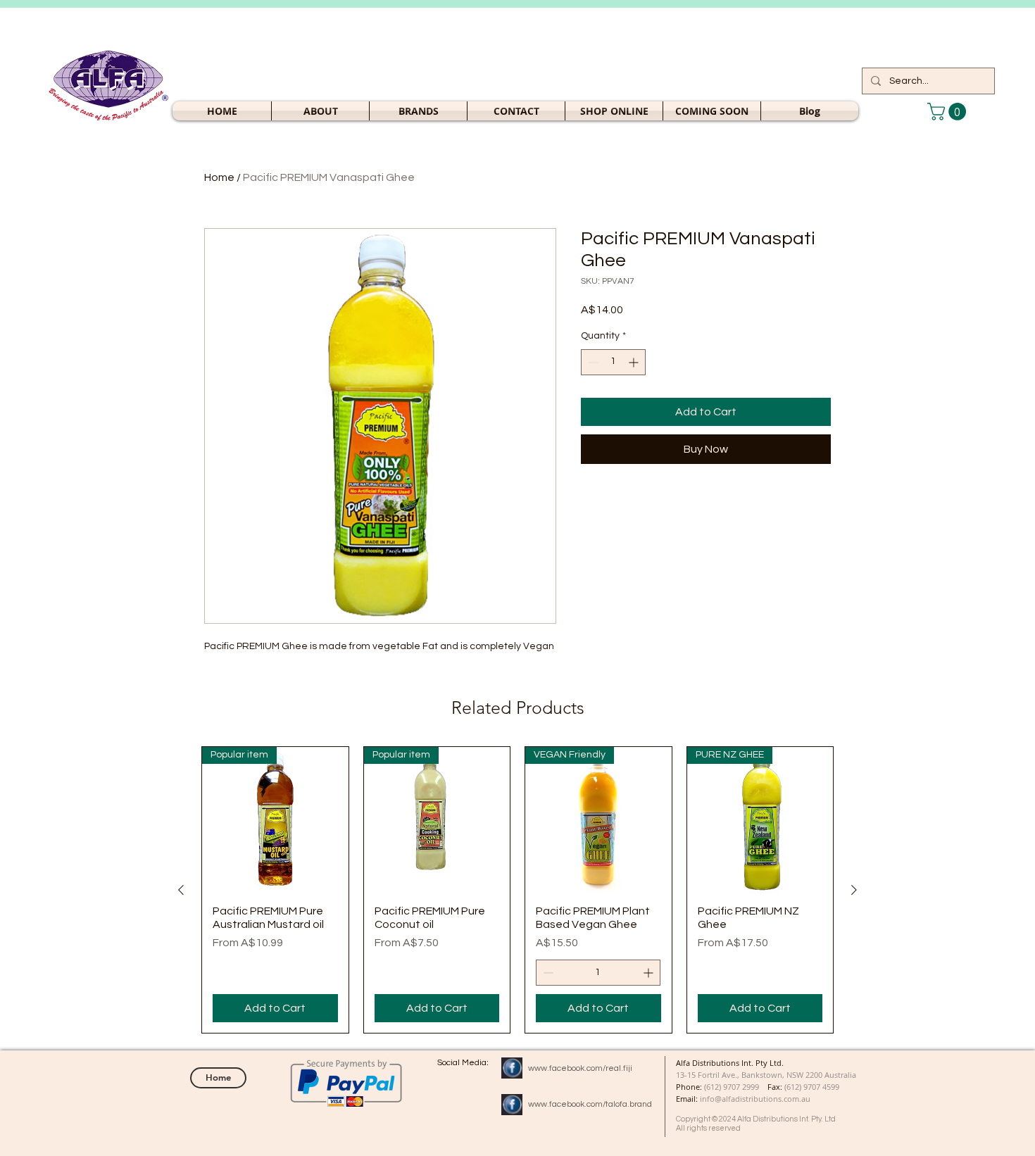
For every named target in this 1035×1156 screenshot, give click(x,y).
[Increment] (635, 362)
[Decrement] (592, 362)
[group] (517, 890)
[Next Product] (854, 889)
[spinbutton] (613, 362)
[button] (614, 110)
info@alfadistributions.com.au (755, 1098)
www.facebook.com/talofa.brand (590, 1104)
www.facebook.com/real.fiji (580, 1068)
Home (219, 177)
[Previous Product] (180, 889)
